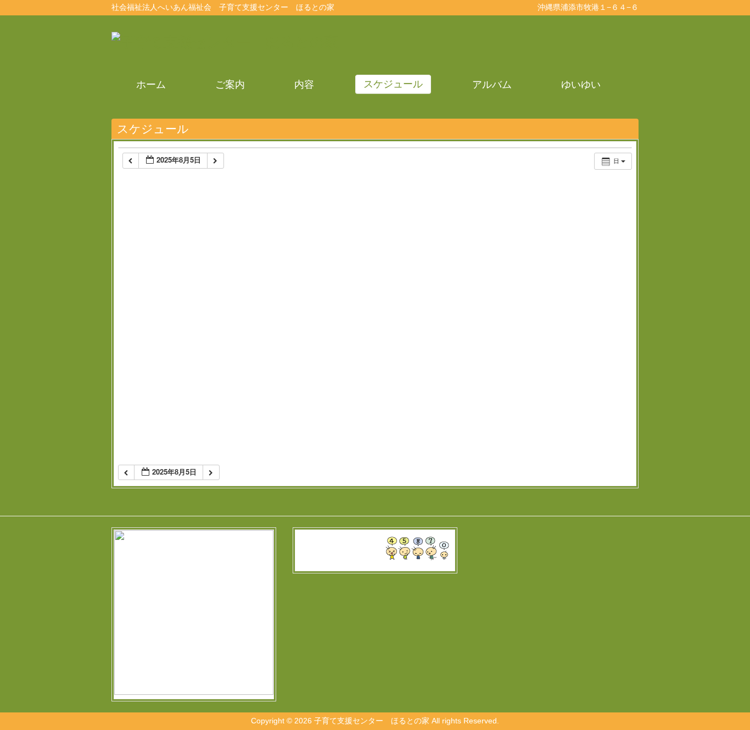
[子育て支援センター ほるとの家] (225, 42)
